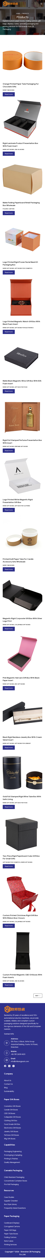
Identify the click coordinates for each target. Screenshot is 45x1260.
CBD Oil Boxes (19, 149)
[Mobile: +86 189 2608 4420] (6, 1053)
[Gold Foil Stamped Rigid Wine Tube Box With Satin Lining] (22, 773)
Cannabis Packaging (13, 1170)
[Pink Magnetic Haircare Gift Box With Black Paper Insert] (22, 654)
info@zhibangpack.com (20, 1061)
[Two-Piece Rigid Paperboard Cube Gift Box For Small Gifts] (22, 832)
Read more (9, 94)
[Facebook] (5, 1066)
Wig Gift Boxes (20, 684)
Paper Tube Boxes (8, 90)
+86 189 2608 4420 (18, 1054)
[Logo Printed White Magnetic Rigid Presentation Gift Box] (22, 476)
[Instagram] (13, 1066)
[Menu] (41, 4)
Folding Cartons (8, 209)
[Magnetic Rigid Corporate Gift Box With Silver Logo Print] (22, 594)
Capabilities (9, 1145)
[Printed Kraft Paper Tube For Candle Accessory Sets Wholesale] (22, 535)
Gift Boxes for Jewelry (23, 743)
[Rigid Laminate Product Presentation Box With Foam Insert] (22, 119)
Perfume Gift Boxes (21, 446)
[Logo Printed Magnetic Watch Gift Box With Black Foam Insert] (22, 297)
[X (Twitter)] (9, 1066)
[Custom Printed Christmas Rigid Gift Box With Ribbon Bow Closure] (22, 891)
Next (37, 995)
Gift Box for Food (21, 387)
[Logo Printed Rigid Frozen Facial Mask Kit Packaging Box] (22, 238)
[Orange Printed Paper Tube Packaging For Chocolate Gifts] (22, 60)
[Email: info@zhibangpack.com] (6, 1060)
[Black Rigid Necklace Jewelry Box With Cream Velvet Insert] (22, 713)
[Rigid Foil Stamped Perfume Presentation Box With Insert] (22, 416)
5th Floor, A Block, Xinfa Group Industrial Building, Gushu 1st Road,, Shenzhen (24, 1044)
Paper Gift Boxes (8, 149)
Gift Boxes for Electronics (24, 327)
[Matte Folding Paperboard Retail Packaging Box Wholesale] (22, 179)
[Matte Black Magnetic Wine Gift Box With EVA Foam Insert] (22, 357)
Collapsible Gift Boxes (22, 624)
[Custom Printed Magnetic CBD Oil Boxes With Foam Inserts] (22, 951)
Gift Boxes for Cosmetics (23, 268)
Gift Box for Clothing (22, 506)
